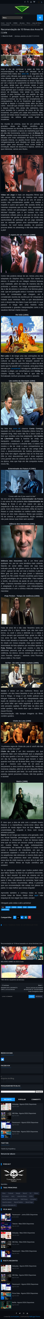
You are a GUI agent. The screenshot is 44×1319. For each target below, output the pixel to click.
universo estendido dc (9, 1205)
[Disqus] (22, 1023)
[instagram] (23, 1313)
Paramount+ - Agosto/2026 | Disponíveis (25, 1122)
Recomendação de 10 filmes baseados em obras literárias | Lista (21, 943)
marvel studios (18, 1202)
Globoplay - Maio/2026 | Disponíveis (23, 1233)
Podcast (10, 1193)
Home (3, 23)
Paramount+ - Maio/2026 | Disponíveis (24, 1251)
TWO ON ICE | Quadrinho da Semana (12, 980)
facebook (39, 996)
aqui (36, 895)
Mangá (18, 1193)
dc (30, 1193)
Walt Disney (24, 1199)
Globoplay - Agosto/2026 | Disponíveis (24, 1104)
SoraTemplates (15, 1316)
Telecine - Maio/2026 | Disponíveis (23, 1224)
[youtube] (31, 2)
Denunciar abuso (8, 1154)
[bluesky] (34, 2)
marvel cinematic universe (10, 1199)
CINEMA (15, 23)
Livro (12, 1196)
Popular (22, 1100)
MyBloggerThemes (34, 1316)
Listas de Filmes (36, 23)
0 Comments (35, 36)
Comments (36, 1100)
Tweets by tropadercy (8, 1149)
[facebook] (24, 2)
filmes (28, 23)
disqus (32, 996)
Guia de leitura (6, 1202)
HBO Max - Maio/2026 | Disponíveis (23, 1242)
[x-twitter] (28, 2)
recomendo (15, 368)
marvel (25, 1193)
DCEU (31, 1196)
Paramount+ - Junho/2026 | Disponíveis (25, 1214)
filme (3, 1193)
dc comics (5, 1196)
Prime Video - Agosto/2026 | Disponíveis (25, 1131)
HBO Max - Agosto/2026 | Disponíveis (24, 1113)
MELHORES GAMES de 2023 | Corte (12, 961)
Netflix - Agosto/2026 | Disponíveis (23, 1302)
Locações (33, 1199)
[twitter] (20, 1313)
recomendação (5, 25)
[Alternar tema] (40, 2)
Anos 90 (8, 23)
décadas (22, 23)
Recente (8, 1100)
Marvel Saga (29, 1202)
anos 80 (25, 74)
